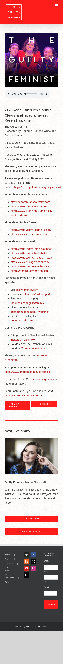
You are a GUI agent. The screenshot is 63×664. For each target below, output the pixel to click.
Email (46, 587)
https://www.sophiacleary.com (29, 234)
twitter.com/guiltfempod (36, 294)
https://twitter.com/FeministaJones (31, 248)
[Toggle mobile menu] (56, 4)
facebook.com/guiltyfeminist (27, 303)
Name (46, 561)
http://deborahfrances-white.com (30, 202)
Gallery (8, 582)
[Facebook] (33, 554)
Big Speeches (9, 576)
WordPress (30, 627)
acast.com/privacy (43, 379)
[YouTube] (26, 568)
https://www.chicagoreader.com (30, 262)
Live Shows (8, 569)
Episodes (9, 563)
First (46, 572)
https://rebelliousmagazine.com (30, 270)
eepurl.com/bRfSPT (23, 320)
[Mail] (26, 575)
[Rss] (26, 561)
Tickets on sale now (23, 339)
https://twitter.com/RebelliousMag (31, 266)
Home (7, 554)
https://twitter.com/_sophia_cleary (31, 229)
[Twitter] (33, 561)
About (7, 559)
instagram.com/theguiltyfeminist (30, 311)
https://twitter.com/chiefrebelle (29, 253)
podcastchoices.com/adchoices (24, 395)
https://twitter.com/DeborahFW (29, 206)
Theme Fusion (42, 627)
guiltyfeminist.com (27, 289)
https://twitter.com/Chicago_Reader (32, 257)
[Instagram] (33, 568)
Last (46, 581)
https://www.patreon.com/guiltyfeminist (37, 187)
